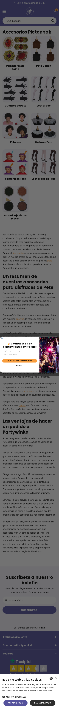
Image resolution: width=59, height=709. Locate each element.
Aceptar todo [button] (15, 702)
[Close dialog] (2, 338)
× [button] (55, 678)
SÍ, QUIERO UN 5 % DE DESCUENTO (19, 361)
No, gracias (19, 365)
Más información (10, 693)
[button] (29, 697)
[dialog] (29, 691)
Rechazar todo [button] (42, 702)
